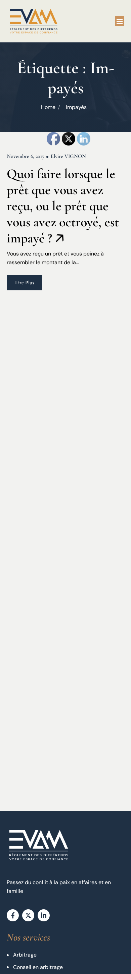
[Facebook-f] (13, 915)
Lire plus (24, 282)
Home (48, 107)
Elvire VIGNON (68, 156)
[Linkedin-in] (44, 915)
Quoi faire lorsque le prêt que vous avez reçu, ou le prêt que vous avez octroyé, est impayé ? (63, 206)
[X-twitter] (28, 915)
